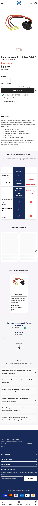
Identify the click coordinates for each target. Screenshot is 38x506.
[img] (19, 325)
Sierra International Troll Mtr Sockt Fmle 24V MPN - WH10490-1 (18, 300)
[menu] (2, 3)
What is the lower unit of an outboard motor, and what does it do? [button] (16, 372)
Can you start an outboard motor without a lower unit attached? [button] (16, 400)
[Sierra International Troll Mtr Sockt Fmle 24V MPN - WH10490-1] (19, 283)
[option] (19, 26)
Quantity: (4, 76)
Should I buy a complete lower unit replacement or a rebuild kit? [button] (13, 409)
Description (5, 116)
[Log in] (31, 3)
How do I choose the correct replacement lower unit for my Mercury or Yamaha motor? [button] (16, 419)
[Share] (35, 90)
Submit (30, 478)
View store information (10, 101)
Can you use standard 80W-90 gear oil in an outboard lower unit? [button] (16, 391)
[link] (10, 256)
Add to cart (18, 90)
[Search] (7, 3)
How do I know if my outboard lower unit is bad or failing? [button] (17, 381)
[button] (4, 338)
